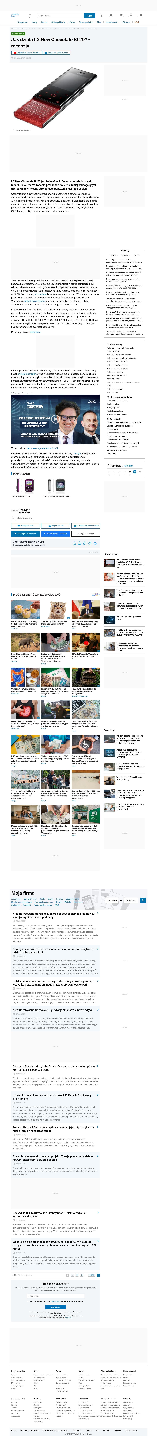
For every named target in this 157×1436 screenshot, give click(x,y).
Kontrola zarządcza (115, 411)
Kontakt (106, 1430)
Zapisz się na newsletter (89, 526)
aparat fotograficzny (34, 301)
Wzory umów (128, 1410)
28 (130, 472)
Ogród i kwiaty (128, 1386)
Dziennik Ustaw (61, 1402)
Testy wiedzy (38, 1421)
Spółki (42, 899)
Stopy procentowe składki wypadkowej (122, 433)
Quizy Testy (111, 453)
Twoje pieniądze (86, 22)
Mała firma (35, 332)
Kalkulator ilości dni (115, 389)
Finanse (59, 899)
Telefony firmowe (55, 29)
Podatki (67, 902)
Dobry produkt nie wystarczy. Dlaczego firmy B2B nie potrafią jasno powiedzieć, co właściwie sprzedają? (124, 326)
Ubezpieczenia (39, 1380)
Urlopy (36, 1383)
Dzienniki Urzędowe (63, 1408)
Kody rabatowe (128, 1408)
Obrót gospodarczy (18, 1380)
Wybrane (136, 255)
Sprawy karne (61, 1377)
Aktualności (16, 899)
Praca (58, 1386)
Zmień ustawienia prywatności (55, 1430)
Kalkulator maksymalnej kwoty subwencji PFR (123, 384)
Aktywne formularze (121, 397)
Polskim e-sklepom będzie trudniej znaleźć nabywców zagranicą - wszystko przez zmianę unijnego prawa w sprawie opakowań (123, 274)
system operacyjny (27, 374)
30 (140, 472)
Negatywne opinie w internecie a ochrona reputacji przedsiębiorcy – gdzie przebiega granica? (123, 267)
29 (135, 472)
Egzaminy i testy (40, 1410)
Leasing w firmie (72, 899)
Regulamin (77, 1430)
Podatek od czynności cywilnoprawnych (123, 443)
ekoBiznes (15, 905)
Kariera (89, 1430)
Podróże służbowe (107, 1410)
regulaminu (56, 1301)
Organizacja (15, 1402)
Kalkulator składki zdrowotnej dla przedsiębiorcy (120, 349)
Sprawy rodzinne (62, 1375)
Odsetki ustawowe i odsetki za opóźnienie (124, 422)
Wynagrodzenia (39, 1377)
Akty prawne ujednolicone (65, 1413)
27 (125, 472)
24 (109, 472)
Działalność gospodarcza (117, 401)
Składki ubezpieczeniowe (110, 1408)
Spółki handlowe (114, 404)
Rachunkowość (16, 1377)
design (77, 453)
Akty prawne (61, 1399)
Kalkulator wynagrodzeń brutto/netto (121, 358)
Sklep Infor (60, 1388)
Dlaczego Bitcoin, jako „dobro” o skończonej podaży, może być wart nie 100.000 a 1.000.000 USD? (124, 287)
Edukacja (126, 22)
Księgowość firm (18, 1371)
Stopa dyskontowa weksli (117, 450)
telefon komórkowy (24, 518)
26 (119, 472)
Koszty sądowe (113, 408)
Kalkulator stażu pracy (86, 1413)
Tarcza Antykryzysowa (43, 905)
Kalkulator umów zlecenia (117, 362)
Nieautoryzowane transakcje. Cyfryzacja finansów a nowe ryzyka (122, 280)
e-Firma (44, 29)
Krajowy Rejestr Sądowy (117, 414)
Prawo (72, 22)
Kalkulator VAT (113, 379)
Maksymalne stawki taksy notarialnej (122, 446)
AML (102, 1388)
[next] (98, 1275)
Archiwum (126, 1405)
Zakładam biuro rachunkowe (111, 1375)
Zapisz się (55, 1307)
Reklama (117, 1430)
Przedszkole (38, 1402)
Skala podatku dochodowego (111, 1416)
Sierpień (128, 465)
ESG (57, 905)
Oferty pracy (127, 1419)
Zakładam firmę (30, 899)
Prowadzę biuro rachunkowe (111, 1377)
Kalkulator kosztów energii (117, 369)
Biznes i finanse (84, 1375)
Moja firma (28, 29)
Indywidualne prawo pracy (43, 1375)
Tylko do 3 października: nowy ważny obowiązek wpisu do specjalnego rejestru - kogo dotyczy (123, 333)
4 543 (91, 1275)
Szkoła (36, 1405)
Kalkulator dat (112, 393)
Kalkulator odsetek (85, 1410)
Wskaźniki (115, 419)
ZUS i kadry (15, 1383)
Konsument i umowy (63, 1380)
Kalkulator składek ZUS (116, 375)
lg (13, 518)
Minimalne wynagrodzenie (110, 1405)
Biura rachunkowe (108, 1371)
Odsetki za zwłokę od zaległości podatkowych (120, 427)
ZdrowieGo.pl (128, 1402)
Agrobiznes (78, 902)
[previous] (67, 1275)
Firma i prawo (111, 554)
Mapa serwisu (131, 1430)
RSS (97, 1430)
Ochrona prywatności (29, 1430)
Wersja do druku (27, 526)
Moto (99, 22)
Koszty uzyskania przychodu (118, 436)
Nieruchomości (112, 22)
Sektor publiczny (58, 22)
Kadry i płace (16, 1413)
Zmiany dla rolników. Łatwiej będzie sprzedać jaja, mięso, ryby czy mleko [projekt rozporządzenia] (124, 300)
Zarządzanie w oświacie (42, 1413)
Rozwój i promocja (18, 1410)
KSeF (137, 22)
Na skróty (127, 1399)
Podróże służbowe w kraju (117, 440)
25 (114, 472)
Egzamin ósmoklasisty (42, 1419)
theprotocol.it (128, 1416)
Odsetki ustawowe (107, 1413)
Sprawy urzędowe (62, 1383)
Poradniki (27, 905)
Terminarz (115, 465)
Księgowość (23, 22)
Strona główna (16, 29)
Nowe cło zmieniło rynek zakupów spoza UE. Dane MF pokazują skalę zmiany (122, 293)
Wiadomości (127, 1375)
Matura (36, 1416)
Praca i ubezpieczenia (44, 902)
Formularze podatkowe (131, 1413)
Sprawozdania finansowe (110, 1386)
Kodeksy (59, 1416)
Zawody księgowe (17, 1386)
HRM (35, 1388)
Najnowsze (125, 255)
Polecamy (109, 730)
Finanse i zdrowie (84, 1388)
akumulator (41, 294)
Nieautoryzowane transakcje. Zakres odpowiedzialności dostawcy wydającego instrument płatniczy (123, 261)
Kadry (34, 22)
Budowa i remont (129, 1383)
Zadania (14, 1408)
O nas (13, 1430)
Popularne (113, 255)
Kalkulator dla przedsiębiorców (119, 355)
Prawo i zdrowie (62, 1391)
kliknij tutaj (68, 1318)
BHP (35, 1386)
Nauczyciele (38, 1408)
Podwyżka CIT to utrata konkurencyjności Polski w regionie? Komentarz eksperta (123, 313)
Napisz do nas (58, 526)
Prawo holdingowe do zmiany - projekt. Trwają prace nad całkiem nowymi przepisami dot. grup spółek (122, 306)
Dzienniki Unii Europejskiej (65, 1410)
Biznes (44, 22)
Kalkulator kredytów (115, 372)
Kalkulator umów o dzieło (117, 365)
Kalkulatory (116, 344)
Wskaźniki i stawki (108, 1399)
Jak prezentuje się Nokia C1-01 (42, 448)
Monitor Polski (61, 1405)
